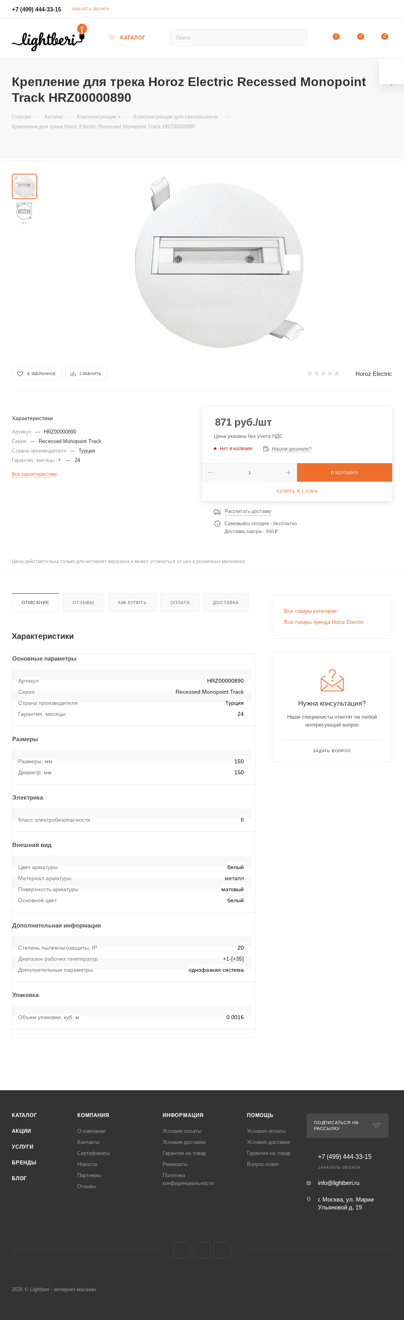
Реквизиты (175, 1164)
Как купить (132, 602)
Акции (21, 1131)
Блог (19, 1178)
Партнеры (89, 1175)
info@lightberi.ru (338, 1182)
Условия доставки (184, 1142)
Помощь (260, 1115)
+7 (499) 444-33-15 (36, 9)
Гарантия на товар (184, 1153)
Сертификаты (93, 1153)
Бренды (24, 1163)
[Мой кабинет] (388, 10)
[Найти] (297, 37)
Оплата (180, 602)
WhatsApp (222, 1249)
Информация (183, 1115)
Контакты (88, 1142)
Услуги (23, 1147)
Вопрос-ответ (263, 1164)
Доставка (225, 602)
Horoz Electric (373, 373)
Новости (87, 1164)
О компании (91, 1131)
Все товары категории (310, 611)
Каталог (24, 1115)
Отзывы (83, 602)
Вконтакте (182, 1249)
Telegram (202, 1249)
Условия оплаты (182, 1131)
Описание (35, 602)
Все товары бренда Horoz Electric (324, 622)
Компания (93, 1115)
